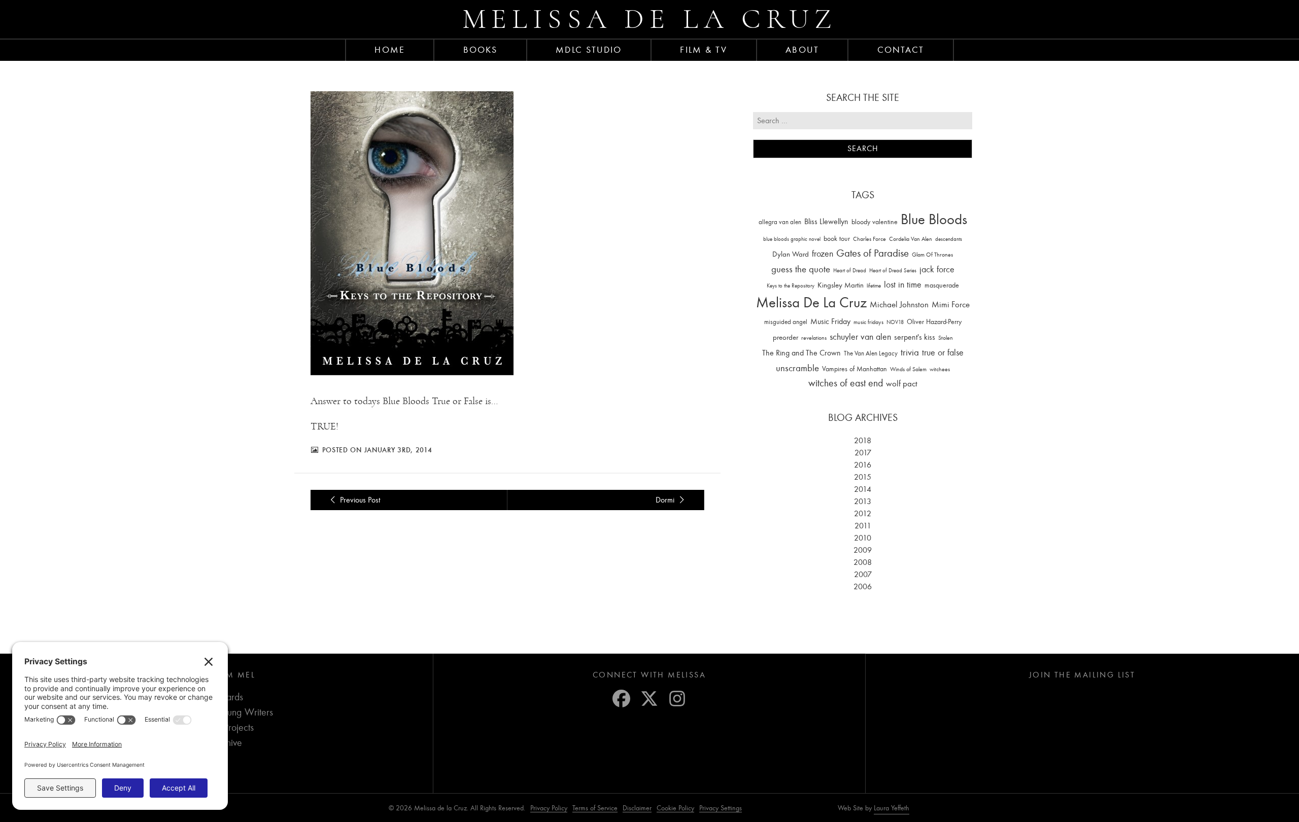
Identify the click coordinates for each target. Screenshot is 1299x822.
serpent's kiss (914, 337)
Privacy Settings (720, 808)
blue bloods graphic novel (792, 239)
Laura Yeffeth (891, 808)
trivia (910, 352)
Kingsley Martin (840, 285)
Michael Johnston (899, 304)
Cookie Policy (675, 808)
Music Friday (830, 321)
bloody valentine (874, 222)
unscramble (797, 368)
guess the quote (800, 269)
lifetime (874, 285)
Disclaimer (637, 808)
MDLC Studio (589, 50)
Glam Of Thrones (932, 254)
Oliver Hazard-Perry (934, 321)
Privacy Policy (548, 808)
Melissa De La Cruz (811, 302)
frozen (822, 253)
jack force (936, 269)
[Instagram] (677, 698)
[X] (649, 698)
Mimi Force (951, 304)
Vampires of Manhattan (854, 369)
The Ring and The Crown (801, 353)
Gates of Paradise (872, 253)
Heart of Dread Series (892, 270)
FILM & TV (703, 50)
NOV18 (895, 322)
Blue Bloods (934, 219)
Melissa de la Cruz (649, 19)
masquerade (942, 285)
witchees (940, 369)
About (802, 50)
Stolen (945, 337)
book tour (837, 238)
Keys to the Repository (790, 285)
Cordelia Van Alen (910, 238)
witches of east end (845, 383)
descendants (948, 239)
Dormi (666, 500)
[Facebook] (621, 698)
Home (389, 50)
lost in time (902, 284)
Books (480, 50)
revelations (814, 337)
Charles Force (869, 238)
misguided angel (785, 322)
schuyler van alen (860, 337)
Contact (901, 50)
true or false (943, 352)
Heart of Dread (849, 270)
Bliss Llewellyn (826, 221)
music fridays (868, 322)
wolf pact (901, 383)
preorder (785, 337)
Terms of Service (595, 808)
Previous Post (359, 500)
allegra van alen (780, 222)
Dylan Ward (790, 254)
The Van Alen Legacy (871, 353)
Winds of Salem (908, 369)
